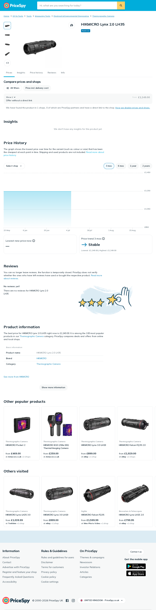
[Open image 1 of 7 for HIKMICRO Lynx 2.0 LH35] (39, 45)
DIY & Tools (18, 16)
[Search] (121, 5)
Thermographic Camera (103, 16)
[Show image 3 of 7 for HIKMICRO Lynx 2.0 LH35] (7, 44)
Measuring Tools (42, 16)
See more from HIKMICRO (16, 376)
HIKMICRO (41, 358)
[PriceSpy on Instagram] (73, 600)
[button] (7, 63)
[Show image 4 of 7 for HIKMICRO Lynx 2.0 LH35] (7, 54)
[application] (78, 201)
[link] (22, 433)
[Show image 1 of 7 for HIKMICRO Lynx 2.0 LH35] (7, 25)
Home (6, 16)
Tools (29, 16)
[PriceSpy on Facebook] (67, 600)
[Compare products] (71, 25)
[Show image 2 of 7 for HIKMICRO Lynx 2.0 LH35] (7, 35)
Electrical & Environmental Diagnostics (71, 16)
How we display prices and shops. (132, 107)
